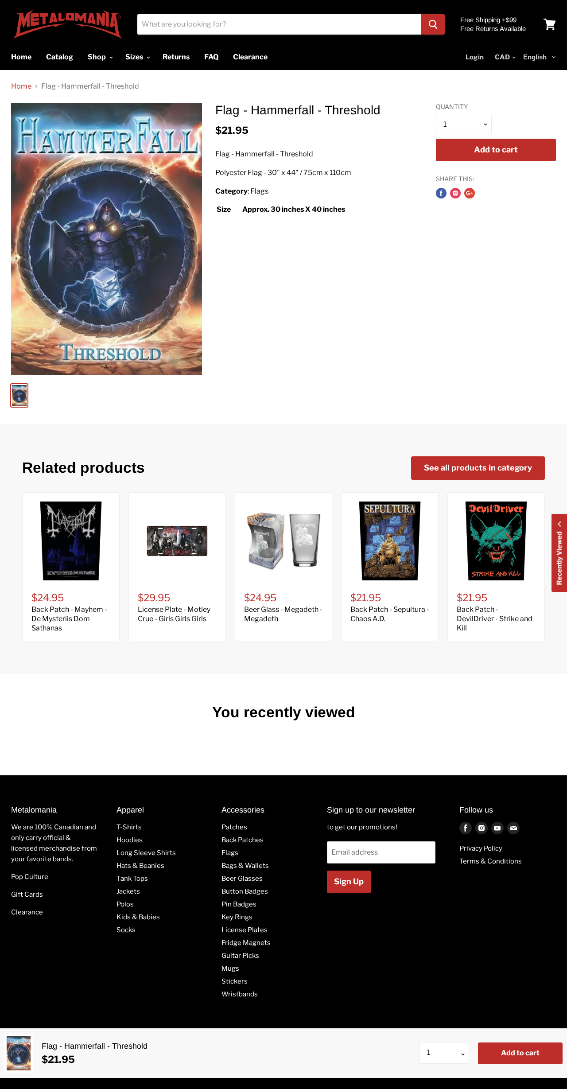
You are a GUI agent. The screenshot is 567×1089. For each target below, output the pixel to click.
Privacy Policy (480, 848)
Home (21, 86)
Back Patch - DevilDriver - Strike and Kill (494, 618)
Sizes (134, 57)
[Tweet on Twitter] (455, 193)
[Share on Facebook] (441, 193)
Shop (97, 57)
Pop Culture (29, 877)
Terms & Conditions (490, 861)
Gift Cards (27, 894)
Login (475, 57)
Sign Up (349, 881)
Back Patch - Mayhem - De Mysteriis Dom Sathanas (69, 618)
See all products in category (478, 467)
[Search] (433, 24)
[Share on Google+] (469, 193)
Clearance (27, 912)
